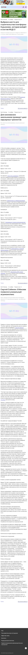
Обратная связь (5, 635)
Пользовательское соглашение (9, 633)
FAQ (2, 630)
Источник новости (22, 108)
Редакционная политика (7, 640)
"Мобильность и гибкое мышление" (16, 200)
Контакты (3, 638)
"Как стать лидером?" (13, 175)
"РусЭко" (3, 399)
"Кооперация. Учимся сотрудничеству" (15, 222)
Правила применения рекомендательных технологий (12, 643)
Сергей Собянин (19, 327)
